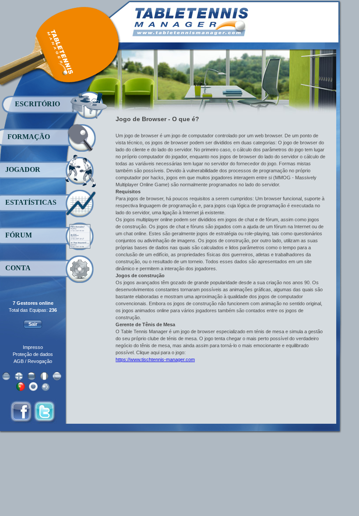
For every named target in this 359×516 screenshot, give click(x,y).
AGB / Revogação (33, 361)
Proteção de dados (33, 354)
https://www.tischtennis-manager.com (155, 359)
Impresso (33, 347)
